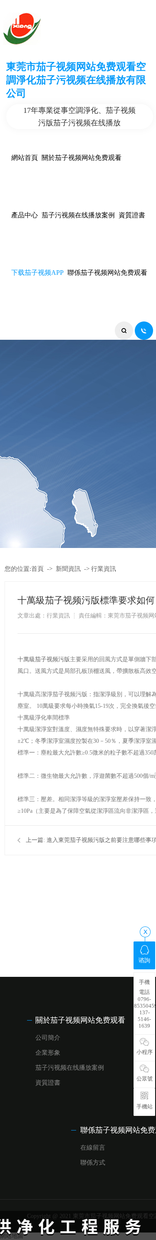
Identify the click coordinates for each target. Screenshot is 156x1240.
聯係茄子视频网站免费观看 (107, 272)
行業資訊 (103, 568)
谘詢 (144, 960)
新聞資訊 (68, 568)
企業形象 (47, 1052)
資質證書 (132, 215)
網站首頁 (24, 157)
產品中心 (24, 215)
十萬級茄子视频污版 (43, 659)
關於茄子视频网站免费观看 (81, 157)
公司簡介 (47, 1037)
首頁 (37, 568)
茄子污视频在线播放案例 (78, 215)
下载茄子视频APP (37, 272)
